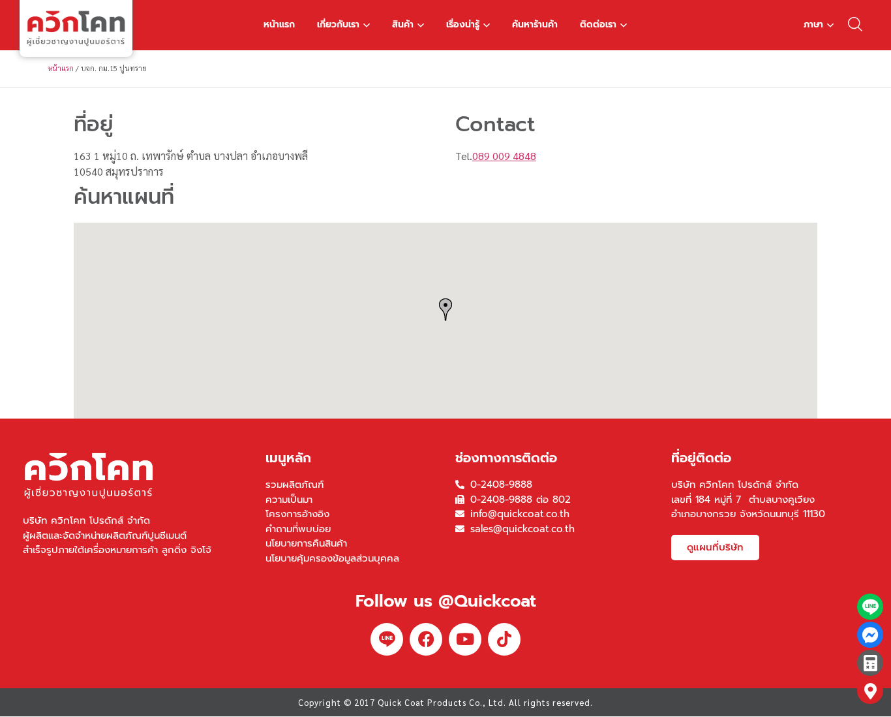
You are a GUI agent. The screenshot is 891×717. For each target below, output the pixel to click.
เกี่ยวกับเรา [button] (338, 24)
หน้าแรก (279, 24)
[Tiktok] (504, 639)
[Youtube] (465, 639)
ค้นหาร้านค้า (535, 24)
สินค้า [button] (403, 24)
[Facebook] (426, 639)
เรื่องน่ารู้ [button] (462, 24)
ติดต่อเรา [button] (598, 24)
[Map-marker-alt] (870, 691)
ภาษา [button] (813, 24)
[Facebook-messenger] (870, 635)
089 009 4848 (504, 156)
